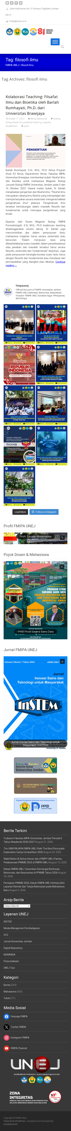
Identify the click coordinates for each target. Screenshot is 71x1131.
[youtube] (20, 4)
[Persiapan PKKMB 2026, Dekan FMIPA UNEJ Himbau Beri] (51, 405)
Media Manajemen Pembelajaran (22, 928)
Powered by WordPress (15, 1121)
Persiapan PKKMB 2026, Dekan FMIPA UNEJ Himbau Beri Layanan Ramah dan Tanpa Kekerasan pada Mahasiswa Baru (34, 886)
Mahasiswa (42, 119)
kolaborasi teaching (33, 122)
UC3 (6, 934)
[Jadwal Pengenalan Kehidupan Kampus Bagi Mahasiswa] (19, 445)
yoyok (26, 126)
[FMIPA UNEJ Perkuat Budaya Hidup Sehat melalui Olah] (19, 486)
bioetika (56, 119)
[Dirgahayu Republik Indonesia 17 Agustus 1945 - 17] (19, 365)
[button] (62, 537)
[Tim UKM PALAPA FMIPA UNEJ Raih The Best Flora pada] (51, 324)
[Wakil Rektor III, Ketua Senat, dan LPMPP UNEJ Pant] (51, 365)
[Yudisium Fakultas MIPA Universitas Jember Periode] (19, 324)
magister (46, 122)
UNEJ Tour (9, 967)
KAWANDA (9, 954)
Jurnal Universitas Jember (18, 941)
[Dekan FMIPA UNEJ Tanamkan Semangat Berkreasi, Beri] (19, 405)
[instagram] (16, 4)
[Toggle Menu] (55, 42)
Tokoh (7, 998)
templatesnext (10, 1124)
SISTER (8, 921)
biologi (9, 122)
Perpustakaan (11, 961)
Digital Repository (13, 948)
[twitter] (11, 4)
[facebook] (7, 4)
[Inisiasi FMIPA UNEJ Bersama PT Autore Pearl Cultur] (51, 445)
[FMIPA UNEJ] (27, 31)
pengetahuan (11, 126)
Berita (33, 119)
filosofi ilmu (18, 122)
